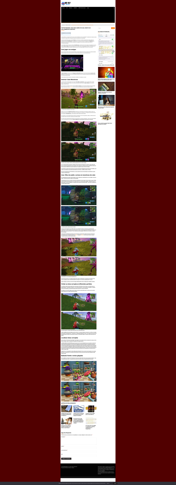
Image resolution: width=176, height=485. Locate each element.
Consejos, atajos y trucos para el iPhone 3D (106, 65)
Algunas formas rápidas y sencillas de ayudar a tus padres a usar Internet (66, 426)
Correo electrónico (64, 450)
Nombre (62, 446)
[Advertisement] (88, 15)
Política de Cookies (68, 467)
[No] (174, 483)
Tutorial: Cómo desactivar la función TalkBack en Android (105, 93)
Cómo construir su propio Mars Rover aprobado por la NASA (105, 124)
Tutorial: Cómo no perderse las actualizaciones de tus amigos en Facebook (78, 414)
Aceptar (115, 483)
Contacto (72, 467)
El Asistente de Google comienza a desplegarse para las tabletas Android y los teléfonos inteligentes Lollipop (78, 420)
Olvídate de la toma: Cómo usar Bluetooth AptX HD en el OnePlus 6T (66, 414)
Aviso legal (71, 466)
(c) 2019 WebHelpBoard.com (65, 466)
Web (61, 454)
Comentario (63, 436)
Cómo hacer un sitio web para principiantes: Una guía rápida (106, 107)
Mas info (108, 483)
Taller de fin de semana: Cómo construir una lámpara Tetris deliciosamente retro (106, 79)
